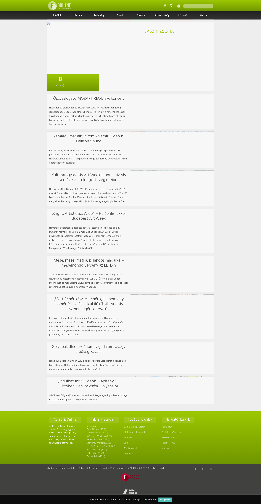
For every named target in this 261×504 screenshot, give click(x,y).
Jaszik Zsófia (159, 31)
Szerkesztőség (162, 15)
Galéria (203, 15)
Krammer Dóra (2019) (97, 433)
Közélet (57, 15)
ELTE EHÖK (129, 438)
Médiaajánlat (130, 448)
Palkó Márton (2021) (97, 450)
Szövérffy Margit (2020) (99, 443)
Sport (120, 15)
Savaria (141, 15)
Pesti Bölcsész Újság (172, 432)
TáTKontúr (167, 427)
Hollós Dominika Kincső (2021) (101, 446)
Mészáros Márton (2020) (99, 436)
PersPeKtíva (168, 438)
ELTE (126, 443)
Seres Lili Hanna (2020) (98, 440)
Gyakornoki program (134, 427)
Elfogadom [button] (165, 499)
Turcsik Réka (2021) (96, 456)
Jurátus (165, 448)
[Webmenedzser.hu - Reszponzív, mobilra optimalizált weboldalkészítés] (130, 491)
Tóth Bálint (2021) (95, 453)
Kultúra (78, 15)
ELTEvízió (182, 15)
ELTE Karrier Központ (134, 432)
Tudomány (99, 15)
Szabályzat (92, 426)
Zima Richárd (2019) (96, 429)
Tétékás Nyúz (168, 443)
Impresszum (130, 454)
